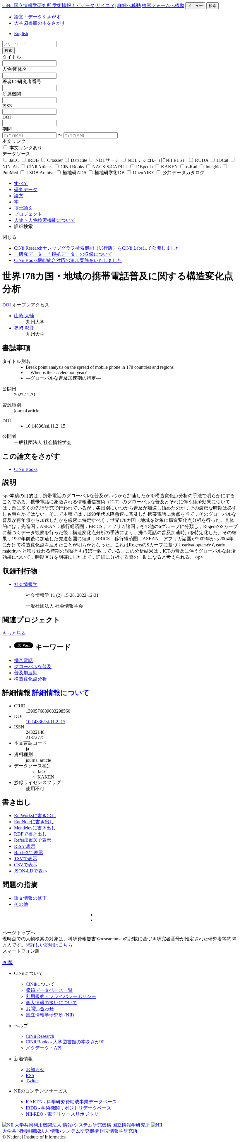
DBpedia (144, 166)
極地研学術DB (109, 172)
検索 (212, 6)
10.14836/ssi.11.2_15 (45, 721)
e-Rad (191, 166)
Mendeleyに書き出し (35, 827)
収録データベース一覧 (49, 990)
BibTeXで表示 (28, 852)
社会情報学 (25, 584)
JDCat (222, 160)
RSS (30, 1075)
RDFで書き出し (30, 833)
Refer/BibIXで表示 (32, 840)
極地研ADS (74, 172)
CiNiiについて (40, 984)
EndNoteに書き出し (34, 821)
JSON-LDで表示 (30, 870)
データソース (16, 153)
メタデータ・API (43, 1047)
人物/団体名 (14, 69)
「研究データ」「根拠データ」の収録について (63, 254)
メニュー (195, 6)
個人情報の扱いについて (51, 1002)
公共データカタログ (183, 172)
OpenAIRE (143, 172)
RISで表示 (24, 846)
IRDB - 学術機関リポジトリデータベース (68, 1107)
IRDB (33, 160)
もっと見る (14, 633)
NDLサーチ (107, 160)
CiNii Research (40, 1036)
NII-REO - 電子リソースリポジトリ (62, 1114)
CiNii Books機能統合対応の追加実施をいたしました (68, 260)
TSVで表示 (25, 858)
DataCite (79, 160)
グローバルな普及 (33, 666)
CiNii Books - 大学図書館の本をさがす (65, 1041)
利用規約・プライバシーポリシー (61, 996)
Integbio (213, 166)
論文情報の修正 (30, 898)
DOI (6, 117)
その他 (21, 904)
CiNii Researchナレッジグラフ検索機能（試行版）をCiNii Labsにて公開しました (97, 248)
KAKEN (169, 166)
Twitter (32, 1080)
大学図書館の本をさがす (40, 22)
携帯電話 (23, 660)
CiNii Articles (40, 166)
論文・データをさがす (37, 16)
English (21, 33)
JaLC (14, 160)
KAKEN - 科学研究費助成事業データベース (71, 1101)
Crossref (55, 160)
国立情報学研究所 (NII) (50, 1014)
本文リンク (14, 141)
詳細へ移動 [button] (129, 5)
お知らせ (35, 1069)
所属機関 (11, 93)
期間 (7, 128)
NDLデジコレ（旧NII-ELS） (157, 160)
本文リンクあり (25, 147)
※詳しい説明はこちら (49, 944)
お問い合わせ (40, 1008)
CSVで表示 (25, 864)
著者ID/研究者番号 (21, 81)
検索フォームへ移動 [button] (163, 5)
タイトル (11, 56)
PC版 (7, 962)
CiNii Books (72, 166)
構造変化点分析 (30, 678)
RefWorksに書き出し (35, 815)
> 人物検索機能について (50, 220)
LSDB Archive (40, 172)
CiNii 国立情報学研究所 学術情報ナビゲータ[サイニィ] (59, 5)
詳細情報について (61, 693)
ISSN (7, 105)
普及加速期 (25, 672)
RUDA (202, 160)
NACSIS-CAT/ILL (110, 166)
